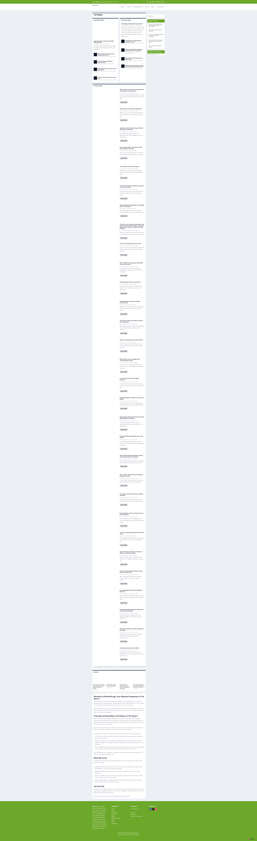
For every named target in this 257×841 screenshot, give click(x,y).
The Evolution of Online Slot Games (129, 166)
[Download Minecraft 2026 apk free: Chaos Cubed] (106, 443)
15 (120, 668)
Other (133, 92)
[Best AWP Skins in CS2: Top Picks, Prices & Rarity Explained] (106, 521)
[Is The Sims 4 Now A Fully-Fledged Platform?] (106, 386)
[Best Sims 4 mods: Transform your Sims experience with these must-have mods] (123, 66)
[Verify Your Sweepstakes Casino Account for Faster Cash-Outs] (106, 578)
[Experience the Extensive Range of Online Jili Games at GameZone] (106, 135)
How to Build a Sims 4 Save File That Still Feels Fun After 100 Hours (131, 148)
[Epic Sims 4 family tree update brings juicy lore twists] (106, 636)
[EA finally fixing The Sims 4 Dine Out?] (106, 289)
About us (133, 812)
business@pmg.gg (135, 808)
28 (142, 668)
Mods (152, 7)
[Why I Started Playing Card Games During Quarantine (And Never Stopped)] (106, 463)
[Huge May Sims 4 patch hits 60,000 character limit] (105, 30)
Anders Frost (97, 43)
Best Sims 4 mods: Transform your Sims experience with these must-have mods (134, 66)
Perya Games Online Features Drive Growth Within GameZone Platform (132, 417)
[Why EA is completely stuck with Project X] (106, 347)
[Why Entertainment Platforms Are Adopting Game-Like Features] (106, 212)
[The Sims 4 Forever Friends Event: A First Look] (95, 78)
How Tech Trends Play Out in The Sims (130, 243)
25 (137, 668)
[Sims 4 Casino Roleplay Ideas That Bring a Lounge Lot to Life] (106, 482)
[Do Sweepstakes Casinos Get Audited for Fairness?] (106, 598)
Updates (137, 25)
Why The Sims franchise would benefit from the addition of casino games (132, 90)
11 (113, 668)
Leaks (112, 810)
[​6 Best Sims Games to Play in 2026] (106, 655)
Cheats (129, 7)
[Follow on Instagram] (156, 809)
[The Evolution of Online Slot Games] (106, 174)
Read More (124, 102)
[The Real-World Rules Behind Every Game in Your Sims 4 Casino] (106, 193)
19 (127, 668)
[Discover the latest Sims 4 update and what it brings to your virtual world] (123, 50)
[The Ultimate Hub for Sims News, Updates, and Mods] (106, 501)
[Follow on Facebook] (151, 809)
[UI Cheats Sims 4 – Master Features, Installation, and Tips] (123, 41)
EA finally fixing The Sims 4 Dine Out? (130, 282)
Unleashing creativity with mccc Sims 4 (109, 1)
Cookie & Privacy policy (137, 816)
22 (132, 668)
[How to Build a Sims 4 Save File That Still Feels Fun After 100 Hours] (106, 155)
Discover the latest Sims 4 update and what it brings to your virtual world (133, 50)
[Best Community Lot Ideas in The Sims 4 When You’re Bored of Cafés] (106, 559)
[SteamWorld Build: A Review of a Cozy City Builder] (106, 405)
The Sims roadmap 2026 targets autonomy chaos (105, 62)
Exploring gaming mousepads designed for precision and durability (132, 610)
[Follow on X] (153, 809)
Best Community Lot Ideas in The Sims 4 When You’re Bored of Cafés (131, 552)
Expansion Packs (138, 7)
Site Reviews (160, 7)
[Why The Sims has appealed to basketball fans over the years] (106, 270)
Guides (147, 7)
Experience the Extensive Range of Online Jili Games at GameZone (131, 128)
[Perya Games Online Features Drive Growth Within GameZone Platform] (106, 424)
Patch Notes (114, 812)
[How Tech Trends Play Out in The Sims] (106, 251)
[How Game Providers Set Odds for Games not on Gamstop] (106, 328)
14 (118, 668)
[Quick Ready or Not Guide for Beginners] (106, 116)
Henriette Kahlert (102, 79)
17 (123, 668)
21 (130, 668)
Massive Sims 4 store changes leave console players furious (106, 54)
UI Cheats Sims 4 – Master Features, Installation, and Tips (133, 41)
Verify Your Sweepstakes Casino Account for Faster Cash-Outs (131, 571)
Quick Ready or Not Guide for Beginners (131, 108)
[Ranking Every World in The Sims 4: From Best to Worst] (95, 69)
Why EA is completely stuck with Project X (131, 340)
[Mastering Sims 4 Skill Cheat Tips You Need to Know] (123, 58)
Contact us (133, 814)
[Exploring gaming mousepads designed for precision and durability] (106, 617)
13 (116, 668)
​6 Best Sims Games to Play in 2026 (129, 648)
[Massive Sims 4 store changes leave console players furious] (95, 54)
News (122, 7)
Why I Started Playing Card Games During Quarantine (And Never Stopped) (131, 456)
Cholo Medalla (101, 56)
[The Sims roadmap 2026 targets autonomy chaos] (95, 62)
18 (125, 668)
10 (111, 668)
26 (139, 668)
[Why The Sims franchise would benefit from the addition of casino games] (106, 97)
